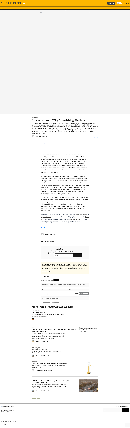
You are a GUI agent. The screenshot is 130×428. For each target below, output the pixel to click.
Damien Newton (42, 136)
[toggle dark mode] (119, 3)
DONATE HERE (4, 8)
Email (56, 255)
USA (10, 8)
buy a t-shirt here (46, 217)
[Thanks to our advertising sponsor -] (65, 62)
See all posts (36, 398)
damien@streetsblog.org (75, 219)
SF (16, 8)
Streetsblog (34, 361)
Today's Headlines (36, 310)
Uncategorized (35, 117)
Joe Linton (37, 319)
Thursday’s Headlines (38, 312)
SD (19, 8)
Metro (33, 327)
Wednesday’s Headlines (39, 349)
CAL (13, 8)
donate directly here (81, 214)
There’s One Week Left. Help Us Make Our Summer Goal (49, 363)
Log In (110, 3)
